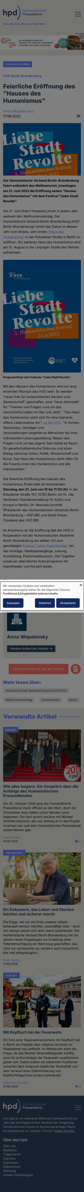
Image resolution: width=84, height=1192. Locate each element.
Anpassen (13, 603)
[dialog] (42, 596)
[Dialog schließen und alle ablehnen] (81, 584)
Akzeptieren (68, 603)
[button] (78, 16)
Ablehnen (45, 603)
